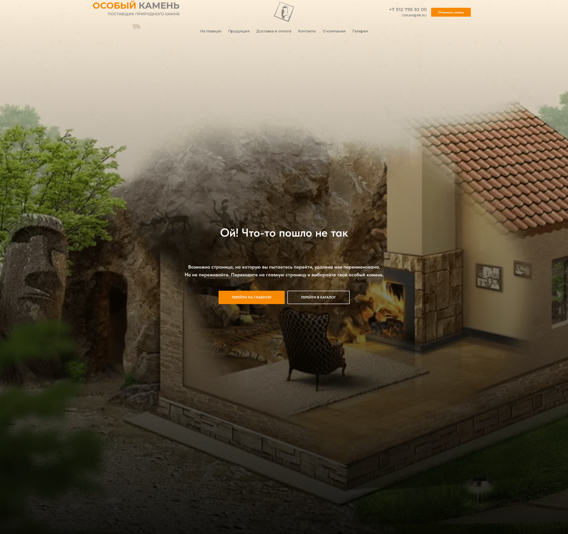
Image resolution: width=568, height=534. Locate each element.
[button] (451, 12)
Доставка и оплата (273, 31)
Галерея (360, 31)
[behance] (135, 25)
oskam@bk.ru (414, 15)
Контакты (307, 31)
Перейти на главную (251, 297)
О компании (334, 31)
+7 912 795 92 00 (408, 9)
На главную (210, 31)
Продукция (239, 31)
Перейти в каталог (318, 297)
